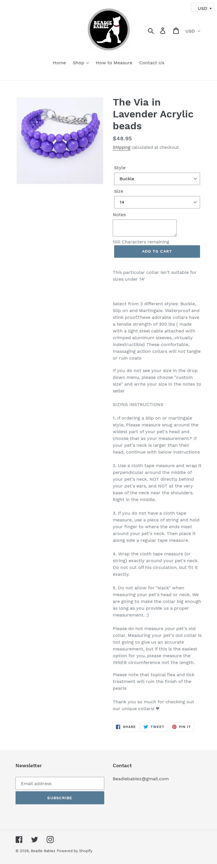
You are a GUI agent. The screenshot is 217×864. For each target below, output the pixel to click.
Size (118, 191)
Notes (119, 214)
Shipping (121, 147)
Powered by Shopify (74, 851)
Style (119, 167)
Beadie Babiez (43, 851)
